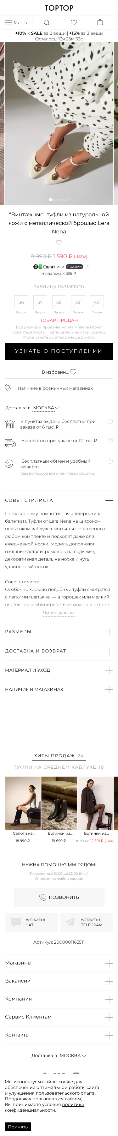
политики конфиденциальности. (44, 1107)
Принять (18, 1127)
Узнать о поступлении (59, 351)
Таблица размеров (59, 287)
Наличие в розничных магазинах (55, 388)
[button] (50, 199)
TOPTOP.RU (59, 8)
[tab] (59, 757)
